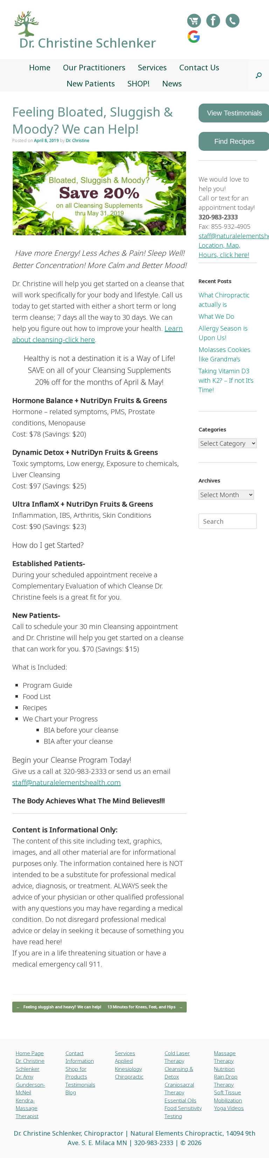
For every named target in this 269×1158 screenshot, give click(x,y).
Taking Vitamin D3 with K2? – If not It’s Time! (226, 380)
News (172, 83)
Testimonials (80, 1084)
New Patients (91, 83)
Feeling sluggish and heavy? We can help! (58, 1006)
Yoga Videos (229, 1107)
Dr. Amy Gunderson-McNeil (30, 1084)
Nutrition (224, 1068)
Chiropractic (129, 1076)
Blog (70, 1092)
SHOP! (138, 83)
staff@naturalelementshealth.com (66, 782)
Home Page (30, 1053)
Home (39, 67)
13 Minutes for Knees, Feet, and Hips (145, 1006)
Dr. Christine (77, 140)
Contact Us (199, 67)
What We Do (216, 316)
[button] (258, 75)
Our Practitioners (94, 67)
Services (152, 67)
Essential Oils (180, 1100)
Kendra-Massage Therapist (27, 1108)
